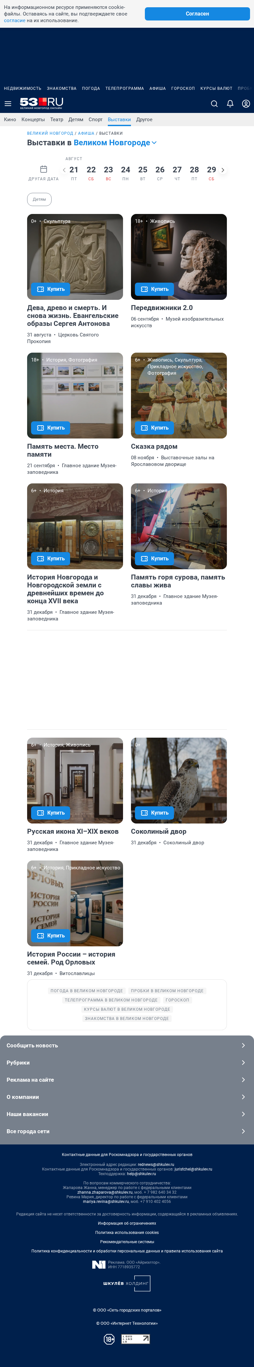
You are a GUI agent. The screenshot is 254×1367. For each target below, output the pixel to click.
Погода (91, 88)
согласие (14, 20)
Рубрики (18, 1062)
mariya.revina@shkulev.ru (106, 1201)
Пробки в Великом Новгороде (167, 991)
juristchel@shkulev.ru (193, 1169)
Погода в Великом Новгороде (87, 991)
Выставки (119, 120)
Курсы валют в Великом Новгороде (127, 1009)
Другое (144, 120)
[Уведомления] (230, 103)
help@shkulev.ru (141, 1174)
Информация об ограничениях (127, 1223)
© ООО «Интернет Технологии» (127, 1323)
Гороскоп (183, 88)
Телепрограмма (125, 88)
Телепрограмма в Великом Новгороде (111, 1000)
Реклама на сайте (30, 1079)
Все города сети (28, 1131)
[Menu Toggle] (8, 103)
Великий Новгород (50, 133)
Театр (56, 120)
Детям (75, 120)
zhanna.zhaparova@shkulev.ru (105, 1192)
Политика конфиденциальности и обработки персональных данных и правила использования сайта (127, 1251)
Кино (10, 120)
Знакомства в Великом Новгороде (127, 1018)
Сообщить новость (32, 1045)
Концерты (33, 120)
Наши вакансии (27, 1114)
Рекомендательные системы (127, 1242)
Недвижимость (23, 88)
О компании (23, 1097)
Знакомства (62, 88)
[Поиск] (214, 103)
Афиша (157, 88)
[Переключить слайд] (64, 170)
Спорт (96, 120)
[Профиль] (246, 103)
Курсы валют (216, 88)
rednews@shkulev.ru (156, 1164)
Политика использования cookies (127, 1232)
